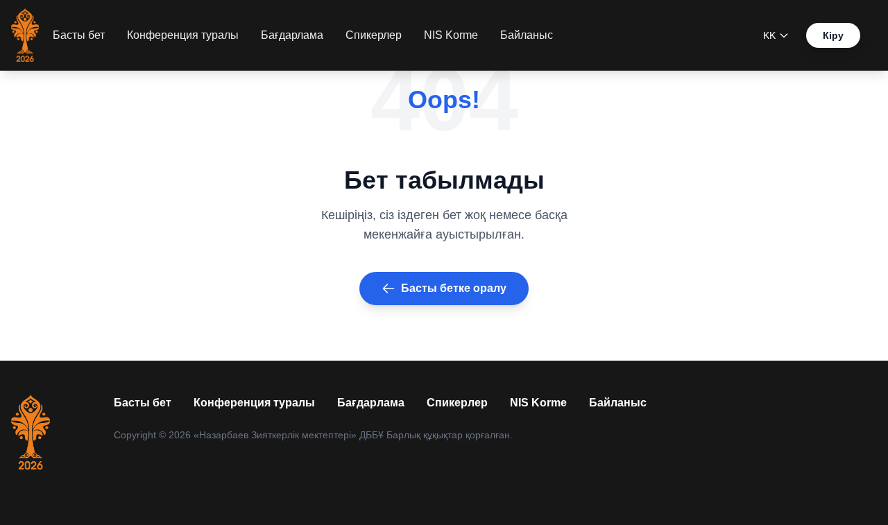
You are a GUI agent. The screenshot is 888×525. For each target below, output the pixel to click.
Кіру (833, 35)
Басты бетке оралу (453, 288)
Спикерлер (373, 35)
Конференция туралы (183, 35)
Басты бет (79, 35)
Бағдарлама (292, 35)
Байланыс (526, 35)
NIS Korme (451, 35)
